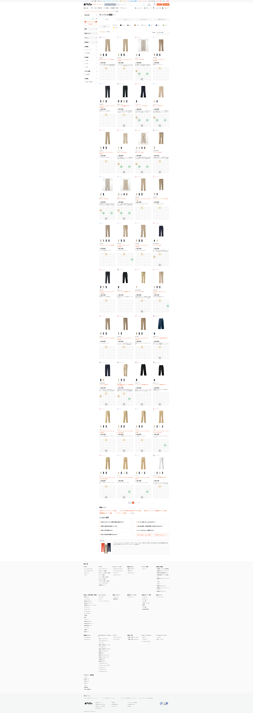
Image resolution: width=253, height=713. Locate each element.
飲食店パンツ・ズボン (132, 594)
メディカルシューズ (103, 663)
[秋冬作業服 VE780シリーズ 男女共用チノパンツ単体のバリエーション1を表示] (118, 380)
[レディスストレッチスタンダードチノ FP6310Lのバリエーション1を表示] (136, 194)
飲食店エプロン (130, 566)
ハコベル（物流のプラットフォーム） (108, 698)
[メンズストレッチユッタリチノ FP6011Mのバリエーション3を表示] (142, 240)
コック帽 (144, 607)
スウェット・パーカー (117, 566)
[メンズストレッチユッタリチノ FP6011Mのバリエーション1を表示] (136, 240)
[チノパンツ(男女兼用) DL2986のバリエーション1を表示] (154, 473)
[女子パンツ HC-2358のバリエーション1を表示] (136, 55)
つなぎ (158, 581)
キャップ (144, 568)
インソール (86, 627)
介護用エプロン (102, 659)
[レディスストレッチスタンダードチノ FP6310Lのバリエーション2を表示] (139, 194)
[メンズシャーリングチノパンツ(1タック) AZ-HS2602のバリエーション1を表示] (118, 426)
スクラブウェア (87, 637)
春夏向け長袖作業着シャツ (162, 572)
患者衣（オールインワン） (104, 655)
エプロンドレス (131, 572)
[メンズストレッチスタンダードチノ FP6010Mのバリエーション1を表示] (118, 55)
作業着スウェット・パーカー (90, 605)
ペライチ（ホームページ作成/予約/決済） (146, 698)
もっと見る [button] (132, 513)
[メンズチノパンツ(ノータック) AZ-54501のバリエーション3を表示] (142, 473)
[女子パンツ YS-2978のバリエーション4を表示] (144, 147)
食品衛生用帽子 (145, 609)
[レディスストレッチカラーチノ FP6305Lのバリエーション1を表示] (136, 333)
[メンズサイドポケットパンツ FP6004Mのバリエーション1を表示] (118, 240)
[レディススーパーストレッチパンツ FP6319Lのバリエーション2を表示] (121, 333)
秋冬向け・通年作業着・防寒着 (90, 594)
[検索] (144, 4)
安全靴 (85, 615)
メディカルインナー (103, 671)
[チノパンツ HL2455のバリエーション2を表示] (157, 240)
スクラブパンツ (87, 639)
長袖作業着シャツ (88, 625)
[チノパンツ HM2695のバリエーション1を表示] (154, 147)
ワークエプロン (87, 613)
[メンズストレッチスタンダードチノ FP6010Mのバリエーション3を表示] (124, 55)
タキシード (86, 572)
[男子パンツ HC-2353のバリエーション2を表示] (103, 194)
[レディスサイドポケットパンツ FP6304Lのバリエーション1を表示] (154, 287)
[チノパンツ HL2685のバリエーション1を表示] (136, 287)
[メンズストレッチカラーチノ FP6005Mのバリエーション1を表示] (154, 55)
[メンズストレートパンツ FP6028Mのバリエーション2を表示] (103, 240)
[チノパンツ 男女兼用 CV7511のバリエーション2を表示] (121, 101)
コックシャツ (116, 596)
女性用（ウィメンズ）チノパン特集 (107, 510)
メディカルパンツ (102, 646)
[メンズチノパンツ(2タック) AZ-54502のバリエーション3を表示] (124, 473)
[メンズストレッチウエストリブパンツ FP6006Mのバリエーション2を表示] (103, 101)
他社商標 (129, 706)
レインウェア (87, 599)
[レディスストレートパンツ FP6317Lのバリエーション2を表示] (103, 333)
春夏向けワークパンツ (161, 591)
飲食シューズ (159, 594)
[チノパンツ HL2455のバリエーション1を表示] (154, 240)
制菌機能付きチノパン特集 (105, 513)
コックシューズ (160, 596)
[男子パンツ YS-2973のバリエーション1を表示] (118, 194)
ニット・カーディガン (103, 583)
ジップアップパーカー (117, 570)
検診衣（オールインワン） (104, 657)
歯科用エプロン (102, 661)
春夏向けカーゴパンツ (161, 585)
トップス (100, 566)
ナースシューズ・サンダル (104, 665)
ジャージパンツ (116, 639)
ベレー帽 (144, 601)
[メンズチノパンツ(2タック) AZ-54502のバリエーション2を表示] (121, 473)
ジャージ (114, 635)
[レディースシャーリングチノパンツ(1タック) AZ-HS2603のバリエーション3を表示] (106, 473)
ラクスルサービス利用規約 (132, 702)
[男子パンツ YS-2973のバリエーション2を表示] (121, 194)
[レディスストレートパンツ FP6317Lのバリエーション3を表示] (106, 333)
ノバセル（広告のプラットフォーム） (90, 698)
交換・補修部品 (87, 689)
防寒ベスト (86, 631)
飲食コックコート (116, 594)
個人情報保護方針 (115, 704)
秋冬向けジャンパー (88, 603)
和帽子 (143, 605)
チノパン (100, 599)
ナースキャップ (102, 667)
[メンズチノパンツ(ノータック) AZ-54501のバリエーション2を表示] (139, 473)
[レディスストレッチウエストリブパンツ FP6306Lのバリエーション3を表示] (106, 287)
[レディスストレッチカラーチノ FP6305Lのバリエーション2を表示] (139, 333)
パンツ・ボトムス (102, 594)
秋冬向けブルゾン (88, 601)
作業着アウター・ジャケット (163, 570)
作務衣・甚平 (130, 635)
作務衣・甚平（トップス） (133, 637)
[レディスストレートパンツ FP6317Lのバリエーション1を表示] (100, 333)
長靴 (85, 617)
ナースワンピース (102, 669)
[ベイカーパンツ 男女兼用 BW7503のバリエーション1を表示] (154, 333)
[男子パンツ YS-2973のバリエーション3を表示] (124, 194)
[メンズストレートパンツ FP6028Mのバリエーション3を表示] (106, 240)
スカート (144, 637)
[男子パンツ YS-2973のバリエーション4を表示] (126, 194)
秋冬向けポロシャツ (88, 623)
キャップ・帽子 (145, 566)
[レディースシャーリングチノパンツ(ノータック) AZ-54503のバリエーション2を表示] (157, 426)
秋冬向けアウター (88, 621)
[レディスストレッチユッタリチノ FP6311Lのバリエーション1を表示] (100, 147)
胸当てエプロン (131, 568)
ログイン (159, 4)
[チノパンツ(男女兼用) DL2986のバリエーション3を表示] (159, 473)
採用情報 (113, 702)
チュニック (101, 642)
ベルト (85, 685)
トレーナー (115, 572)
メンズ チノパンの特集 (121, 513)
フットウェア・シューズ (161, 635)
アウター (85, 566)
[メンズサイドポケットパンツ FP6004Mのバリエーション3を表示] (124, 240)
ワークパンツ (87, 609)
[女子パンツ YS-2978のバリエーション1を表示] (136, 147)
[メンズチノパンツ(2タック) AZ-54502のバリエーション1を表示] (118, 473)
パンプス (159, 637)
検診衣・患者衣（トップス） (105, 644)
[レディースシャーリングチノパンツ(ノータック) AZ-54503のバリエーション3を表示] (159, 426)
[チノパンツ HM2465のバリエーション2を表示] (103, 380)
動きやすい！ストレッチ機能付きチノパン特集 (155, 510)
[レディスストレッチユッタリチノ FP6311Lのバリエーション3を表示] (106, 147)
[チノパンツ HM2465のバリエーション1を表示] (100, 380)
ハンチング (144, 596)
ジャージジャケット (117, 637)
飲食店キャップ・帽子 (146, 594)
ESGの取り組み (98, 708)
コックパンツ (130, 596)
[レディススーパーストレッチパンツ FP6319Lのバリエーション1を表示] (118, 333)
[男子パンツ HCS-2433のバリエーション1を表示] (154, 101)
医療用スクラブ (87, 635)
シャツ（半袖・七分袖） (104, 576)
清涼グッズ (86, 681)
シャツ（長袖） (102, 574)
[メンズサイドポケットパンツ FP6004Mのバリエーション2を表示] (121, 240)
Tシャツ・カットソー (103, 568)
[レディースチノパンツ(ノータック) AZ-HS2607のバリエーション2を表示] (103, 426)
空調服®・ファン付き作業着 (163, 568)
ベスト (85, 574)
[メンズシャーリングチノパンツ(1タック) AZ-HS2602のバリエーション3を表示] (124, 426)
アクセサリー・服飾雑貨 (89, 675)
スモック (159, 583)
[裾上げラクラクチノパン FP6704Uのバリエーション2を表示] (103, 55)
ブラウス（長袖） (102, 579)
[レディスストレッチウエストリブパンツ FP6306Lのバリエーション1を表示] (100, 287)
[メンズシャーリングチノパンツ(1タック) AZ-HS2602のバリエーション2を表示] (121, 426)
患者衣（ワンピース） (103, 650)
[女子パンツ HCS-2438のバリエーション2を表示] (121, 147)
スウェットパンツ (117, 574)
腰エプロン (130, 570)
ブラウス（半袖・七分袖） (104, 581)
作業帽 (85, 629)
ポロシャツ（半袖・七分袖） (105, 572)
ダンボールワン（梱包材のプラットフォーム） (128, 698)
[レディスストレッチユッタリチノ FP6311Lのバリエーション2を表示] (103, 147)
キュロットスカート (146, 641)
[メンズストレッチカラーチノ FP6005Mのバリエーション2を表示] (157, 55)
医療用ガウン (101, 653)
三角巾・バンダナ (146, 603)
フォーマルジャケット (88, 570)
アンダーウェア (87, 611)
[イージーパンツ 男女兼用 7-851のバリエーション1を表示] (136, 380)
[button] (86, 8)
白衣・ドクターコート (103, 638)
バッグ (85, 677)
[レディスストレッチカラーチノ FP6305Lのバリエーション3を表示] (142, 333)
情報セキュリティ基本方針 (100, 706)
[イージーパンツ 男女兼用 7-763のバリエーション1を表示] (118, 287)
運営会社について (99, 702)
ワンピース (144, 639)
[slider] (85, 22)
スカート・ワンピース (146, 635)
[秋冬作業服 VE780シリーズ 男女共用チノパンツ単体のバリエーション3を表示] (124, 380)
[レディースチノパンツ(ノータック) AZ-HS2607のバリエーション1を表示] (100, 426)
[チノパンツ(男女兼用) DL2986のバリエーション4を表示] (162, 473)
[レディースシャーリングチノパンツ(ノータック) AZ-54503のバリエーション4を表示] (162, 426)
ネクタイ (86, 683)
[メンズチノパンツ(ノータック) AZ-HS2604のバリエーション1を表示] (136, 426)
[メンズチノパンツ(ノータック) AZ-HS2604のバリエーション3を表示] (142, 426)
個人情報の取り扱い (131, 704)
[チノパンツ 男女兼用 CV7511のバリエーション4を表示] (126, 101)
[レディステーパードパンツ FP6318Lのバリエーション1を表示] (154, 194)
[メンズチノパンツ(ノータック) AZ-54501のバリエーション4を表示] (144, 473)
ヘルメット (86, 619)
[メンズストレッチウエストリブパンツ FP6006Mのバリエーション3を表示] (106, 101)
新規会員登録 (166, 4)
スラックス (101, 596)
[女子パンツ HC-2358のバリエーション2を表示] (139, 55)
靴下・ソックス (160, 639)
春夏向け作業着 (159, 566)
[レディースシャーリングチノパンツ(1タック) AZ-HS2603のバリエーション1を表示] (100, 473)
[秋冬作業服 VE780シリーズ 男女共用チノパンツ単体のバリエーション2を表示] (121, 380)
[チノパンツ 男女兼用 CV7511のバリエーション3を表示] (124, 101)
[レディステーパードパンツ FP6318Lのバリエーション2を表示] (157, 194)
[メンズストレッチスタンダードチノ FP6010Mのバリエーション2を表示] (121, 55)
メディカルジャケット (103, 640)
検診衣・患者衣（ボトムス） (105, 648)
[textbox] (130, 4)
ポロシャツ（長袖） (103, 570)
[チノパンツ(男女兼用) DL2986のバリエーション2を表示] (157, 473)
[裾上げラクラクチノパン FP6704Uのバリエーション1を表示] (100, 55)
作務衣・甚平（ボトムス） (133, 639)
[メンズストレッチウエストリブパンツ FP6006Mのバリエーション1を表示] (100, 101)
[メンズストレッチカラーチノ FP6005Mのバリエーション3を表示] (159, 55)
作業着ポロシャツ (102, 585)
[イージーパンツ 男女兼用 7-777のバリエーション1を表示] (154, 380)
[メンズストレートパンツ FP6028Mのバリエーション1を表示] (100, 240)
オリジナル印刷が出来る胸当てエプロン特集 (130, 510)
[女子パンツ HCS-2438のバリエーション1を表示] (118, 147)
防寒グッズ (86, 679)
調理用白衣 (115, 599)
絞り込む (91, 24)
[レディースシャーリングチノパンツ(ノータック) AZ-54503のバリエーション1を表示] (154, 426)
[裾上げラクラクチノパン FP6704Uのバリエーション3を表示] (106, 55)
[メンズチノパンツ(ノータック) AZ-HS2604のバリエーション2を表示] (139, 426)
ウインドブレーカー (88, 568)
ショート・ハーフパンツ (104, 601)
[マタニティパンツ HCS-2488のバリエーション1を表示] (136, 101)
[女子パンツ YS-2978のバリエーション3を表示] (142, 147)
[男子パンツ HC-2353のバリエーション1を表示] (100, 194)
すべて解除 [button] (107, 31)
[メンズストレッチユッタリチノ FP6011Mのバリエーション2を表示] (139, 240)
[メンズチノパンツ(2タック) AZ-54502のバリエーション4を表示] (126, 473)
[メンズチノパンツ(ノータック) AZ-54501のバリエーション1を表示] (136, 473)
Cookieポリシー (114, 706)
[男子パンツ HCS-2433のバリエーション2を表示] (157, 101)
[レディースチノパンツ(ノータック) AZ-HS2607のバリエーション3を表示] (106, 426)
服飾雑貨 (86, 687)
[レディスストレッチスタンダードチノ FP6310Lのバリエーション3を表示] (142, 194)
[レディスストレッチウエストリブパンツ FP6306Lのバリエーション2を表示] (103, 287)
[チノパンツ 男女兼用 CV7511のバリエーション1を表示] (118, 101)
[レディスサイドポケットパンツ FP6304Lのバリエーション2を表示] (157, 287)
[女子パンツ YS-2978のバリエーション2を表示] (139, 147)
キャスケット (145, 599)
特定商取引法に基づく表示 (100, 704)
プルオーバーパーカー (117, 568)
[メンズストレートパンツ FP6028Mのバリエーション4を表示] (109, 240)
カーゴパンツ (87, 607)
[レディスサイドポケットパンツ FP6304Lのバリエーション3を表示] (159, 287)
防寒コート (86, 596)
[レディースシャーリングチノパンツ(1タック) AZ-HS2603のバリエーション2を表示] (103, 473)
